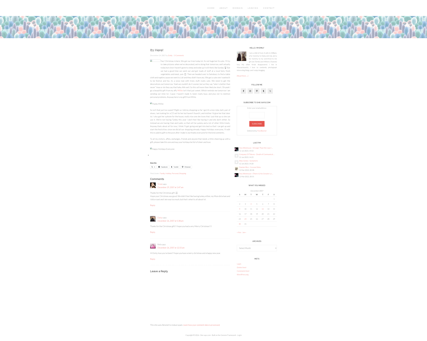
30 (240, 224)
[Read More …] (242, 76)
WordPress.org (242, 274)
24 (245, 219)
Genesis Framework (228, 335)
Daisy (159, 217)
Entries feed (241, 267)
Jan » (244, 232)
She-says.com (205, 335)
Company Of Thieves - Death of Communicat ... (256, 154)
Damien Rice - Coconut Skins (250, 167)
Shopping (182, 173)
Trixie (159, 184)
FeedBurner (262, 131)
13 (263, 209)
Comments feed (243, 271)
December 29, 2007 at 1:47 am (170, 187)
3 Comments (179, 55)
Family (162, 173)
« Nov (239, 232)
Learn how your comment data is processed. (201, 325)
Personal (175, 173)
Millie (180, 90)
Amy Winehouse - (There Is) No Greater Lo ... (256, 173)
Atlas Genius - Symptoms (248, 161)
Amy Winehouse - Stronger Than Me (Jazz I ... (256, 148)
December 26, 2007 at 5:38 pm (170, 221)
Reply (152, 205)
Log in (239, 264)
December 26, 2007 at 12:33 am (170, 247)
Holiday (168, 173)
